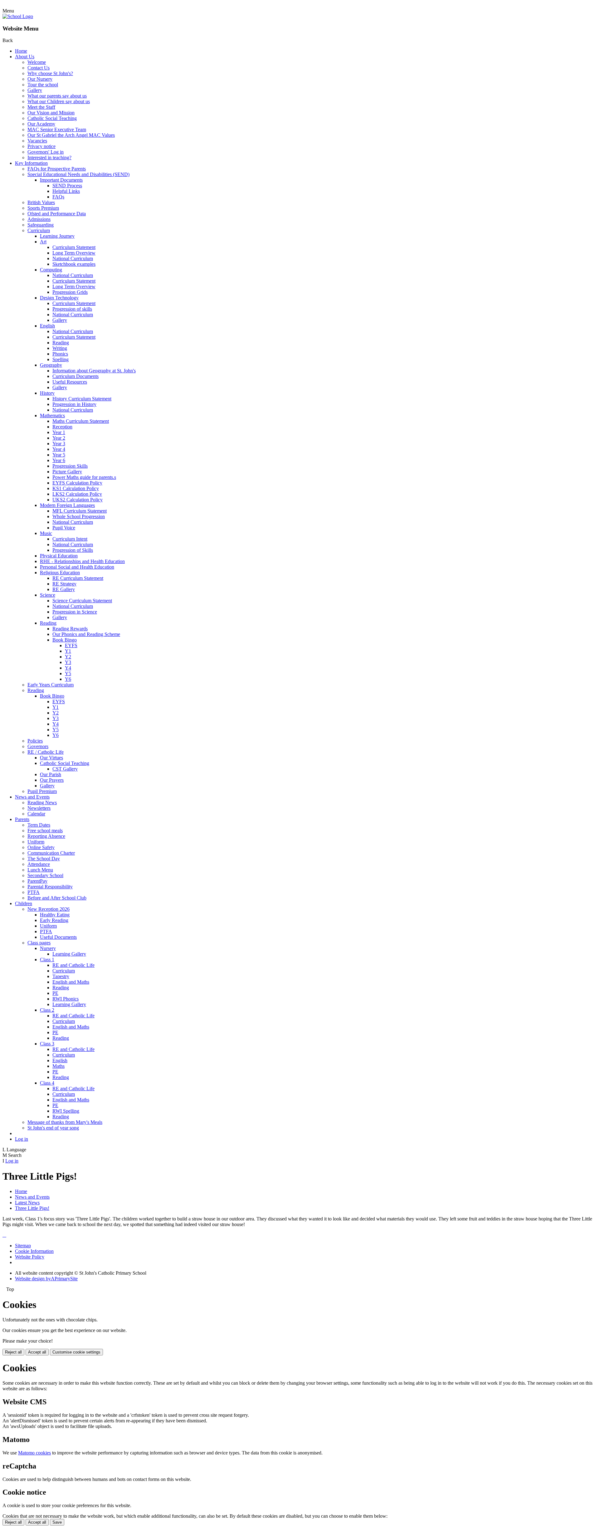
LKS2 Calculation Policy (77, 494)
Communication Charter (51, 853)
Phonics (60, 353)
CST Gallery (65, 768)
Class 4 (47, 1083)
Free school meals (45, 830)
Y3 (68, 662)
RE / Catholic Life (45, 752)
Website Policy (29, 1256)
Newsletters (39, 808)
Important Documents (61, 180)
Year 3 (58, 443)
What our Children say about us (58, 101)
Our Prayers (52, 780)
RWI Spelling (65, 1111)
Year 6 (58, 460)
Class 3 (47, 1043)
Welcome (36, 62)
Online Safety (41, 847)
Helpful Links (66, 191)
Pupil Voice (63, 527)
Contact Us (38, 67)
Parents (22, 819)
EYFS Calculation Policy (77, 482)
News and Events (32, 797)
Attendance (38, 864)
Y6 (68, 679)
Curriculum (38, 230)
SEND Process (67, 185)
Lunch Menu (40, 869)
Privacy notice (41, 146)
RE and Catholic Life (73, 965)
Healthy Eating (55, 914)
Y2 (68, 656)
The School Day (43, 858)
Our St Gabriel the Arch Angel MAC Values (71, 135)
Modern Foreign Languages (67, 505)
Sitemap (23, 1245)
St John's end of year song (53, 1127)
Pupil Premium (42, 791)
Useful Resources (69, 381)
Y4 (68, 668)
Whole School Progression (78, 516)
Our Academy (41, 124)
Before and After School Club (56, 897)
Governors (37, 746)
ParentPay (37, 881)
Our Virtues (51, 757)
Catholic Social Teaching (52, 118)
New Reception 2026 (48, 909)
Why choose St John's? (50, 73)
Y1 (68, 651)
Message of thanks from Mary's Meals (64, 1122)
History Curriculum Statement (81, 398)
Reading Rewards (70, 628)
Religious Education (60, 572)
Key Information (31, 163)
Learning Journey (57, 236)
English (47, 325)
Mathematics (52, 415)
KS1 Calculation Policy (75, 488)
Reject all (13, 1352)
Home (21, 51)
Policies (35, 740)
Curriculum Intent (69, 539)
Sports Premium (43, 208)
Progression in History (74, 404)
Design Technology (59, 297)
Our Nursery (39, 79)
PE (55, 993)
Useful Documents (58, 937)
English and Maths (70, 982)
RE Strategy (64, 583)
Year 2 (58, 438)
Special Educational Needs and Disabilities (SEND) (78, 174)
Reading (60, 342)
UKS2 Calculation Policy (77, 499)
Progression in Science (74, 611)
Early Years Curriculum (50, 684)
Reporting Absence (46, 836)
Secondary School (45, 875)
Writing (59, 348)
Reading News (42, 802)
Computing (51, 269)
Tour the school (42, 84)
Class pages (39, 942)
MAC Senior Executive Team (56, 129)
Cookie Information (34, 1251)
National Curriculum (72, 258)
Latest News (27, 1202)
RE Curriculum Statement (77, 578)
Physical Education (59, 555)
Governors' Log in (45, 152)
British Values (41, 202)
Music (46, 533)
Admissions (39, 219)
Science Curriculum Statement (82, 600)
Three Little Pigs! (32, 1208)
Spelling (60, 359)
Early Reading (54, 920)
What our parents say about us (57, 95)
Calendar (36, 813)
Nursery (48, 948)
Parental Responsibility (50, 886)
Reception (62, 426)
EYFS (71, 645)
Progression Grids (70, 292)
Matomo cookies (34, 1452)
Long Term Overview (73, 252)
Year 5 (58, 454)
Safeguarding (40, 224)
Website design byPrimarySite (46, 1278)
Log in (21, 1139)
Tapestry (60, 976)
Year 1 (58, 432)
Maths (58, 1066)
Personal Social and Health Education (77, 567)
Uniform (35, 841)
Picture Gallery (67, 471)
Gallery (34, 90)
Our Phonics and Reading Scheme (86, 634)
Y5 (68, 673)
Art (43, 241)
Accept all (37, 1352)
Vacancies (37, 140)
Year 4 (58, 449)
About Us (24, 56)
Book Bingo (64, 639)
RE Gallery (63, 589)
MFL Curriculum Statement (79, 510)
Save (57, 1522)
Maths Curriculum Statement (80, 421)
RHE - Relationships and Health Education (82, 561)
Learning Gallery (69, 954)
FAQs (58, 196)
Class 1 (47, 959)
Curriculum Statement (73, 247)
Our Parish (50, 774)
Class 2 (47, 1010)
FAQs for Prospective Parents (56, 168)
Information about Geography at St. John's (94, 370)
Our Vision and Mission (51, 112)
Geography (51, 365)
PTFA (33, 892)
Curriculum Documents (75, 376)
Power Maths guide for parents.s (84, 477)
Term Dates (38, 825)
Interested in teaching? (49, 157)
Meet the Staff (41, 107)
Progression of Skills (72, 550)
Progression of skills (72, 309)
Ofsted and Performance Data (56, 213)
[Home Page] (17, 16)
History (47, 393)
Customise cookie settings (76, 1352)
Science (47, 595)
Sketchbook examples (73, 264)
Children (23, 903)
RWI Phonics (65, 998)
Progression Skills (70, 466)
